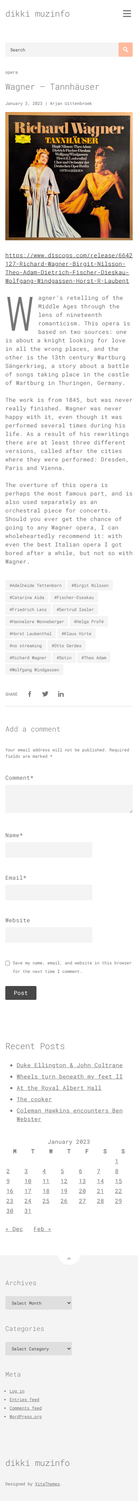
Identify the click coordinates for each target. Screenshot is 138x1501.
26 (64, 1200)
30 (9, 1210)
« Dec (14, 1228)
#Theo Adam (93, 657)
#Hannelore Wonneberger (37, 621)
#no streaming (26, 645)
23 (9, 1200)
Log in (17, 1391)
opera (11, 72)
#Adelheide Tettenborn (36, 585)
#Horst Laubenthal (31, 633)
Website (17, 920)
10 (27, 1180)
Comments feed (26, 1408)
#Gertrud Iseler (75, 609)
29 (118, 1200)
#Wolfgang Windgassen (34, 669)
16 (9, 1190)
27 (82, 1200)
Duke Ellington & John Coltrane (70, 1065)
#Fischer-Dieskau (74, 597)
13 (82, 1180)
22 (118, 1190)
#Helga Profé (89, 621)
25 (46, 1200)
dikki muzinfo (37, 13)
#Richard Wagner (28, 657)
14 (100, 1180)
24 (27, 1200)
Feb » (42, 1228)
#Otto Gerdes (66, 645)
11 (46, 1180)
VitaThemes (47, 1483)
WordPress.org (26, 1416)
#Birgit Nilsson (90, 585)
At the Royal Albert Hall (59, 1087)
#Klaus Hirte (76, 633)
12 (64, 1180)
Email (16, 877)
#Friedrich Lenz (28, 609)
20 (82, 1190)
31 (27, 1210)
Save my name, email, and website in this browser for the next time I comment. (72, 967)
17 (27, 1190)
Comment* (19, 777)
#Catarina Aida (27, 597)
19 (64, 1190)
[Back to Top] (69, 1254)
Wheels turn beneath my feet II (70, 1076)
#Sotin (64, 657)
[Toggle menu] (127, 13)
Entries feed (24, 1399)
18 (46, 1190)
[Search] (126, 50)
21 (100, 1190)
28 (100, 1200)
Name (14, 835)
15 (118, 1180)
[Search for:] (69, 50)
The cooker (34, 1099)
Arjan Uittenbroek (71, 103)
